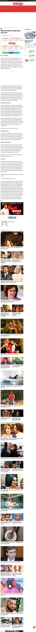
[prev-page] (25, 63)
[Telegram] (15, 217)
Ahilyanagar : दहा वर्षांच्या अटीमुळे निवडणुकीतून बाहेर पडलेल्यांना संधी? (29, 41)
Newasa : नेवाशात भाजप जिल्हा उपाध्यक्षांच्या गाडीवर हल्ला (32, 56)
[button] (34, 11)
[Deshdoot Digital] (1, 35)
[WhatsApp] (9, 217)
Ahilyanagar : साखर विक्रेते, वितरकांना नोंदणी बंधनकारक (31, 51)
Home (1, 27)
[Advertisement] (18, 19)
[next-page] (26, 63)
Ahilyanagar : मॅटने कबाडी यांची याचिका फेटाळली (32, 60)
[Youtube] (34, 0)
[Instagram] (30, 0)
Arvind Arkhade (27, 43)
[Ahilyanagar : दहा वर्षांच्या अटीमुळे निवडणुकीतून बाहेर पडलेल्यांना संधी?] (30, 35)
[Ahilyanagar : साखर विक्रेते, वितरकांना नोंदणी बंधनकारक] (26, 51)
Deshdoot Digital (5, 35)
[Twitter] (31, 0)
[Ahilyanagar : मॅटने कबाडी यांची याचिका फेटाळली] (26, 60)
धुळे (3, 27)
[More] (21, 53)
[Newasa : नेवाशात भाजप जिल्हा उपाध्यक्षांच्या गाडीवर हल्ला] (26, 56)
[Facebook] (28, 0)
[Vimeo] (33, 0)
